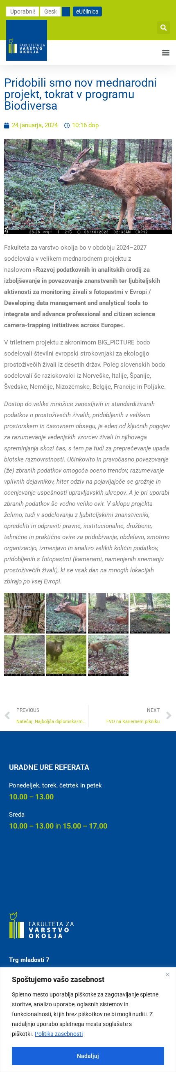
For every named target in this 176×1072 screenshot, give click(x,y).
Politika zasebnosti (59, 1034)
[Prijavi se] (66, 11)
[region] (88, 1019)
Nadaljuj (88, 1056)
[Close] (167, 974)
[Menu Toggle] (166, 52)
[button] (163, 27)
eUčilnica (87, 11)
